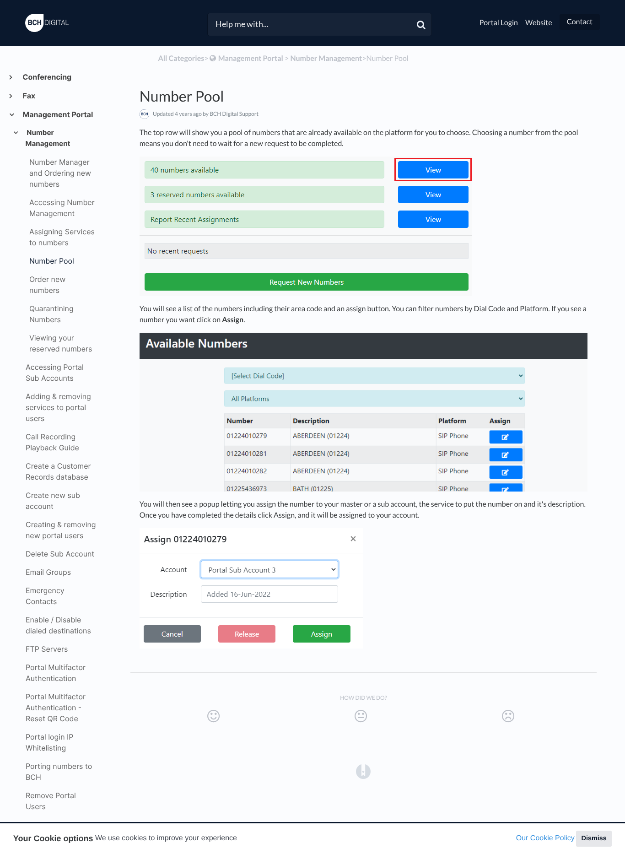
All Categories (181, 58)
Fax (28, 95)
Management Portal (57, 114)
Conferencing (46, 76)
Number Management (48, 138)
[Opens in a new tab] (363, 770)
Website (538, 22)
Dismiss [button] (593, 838)
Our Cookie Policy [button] (545, 838)
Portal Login (499, 22)
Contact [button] (580, 21)
